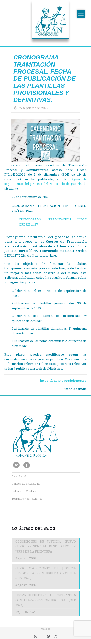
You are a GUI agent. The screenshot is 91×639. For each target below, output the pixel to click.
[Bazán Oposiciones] (46, 22)
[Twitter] (48, 636)
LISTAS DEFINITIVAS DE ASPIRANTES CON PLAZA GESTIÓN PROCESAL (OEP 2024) (45, 600)
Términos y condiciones (27, 498)
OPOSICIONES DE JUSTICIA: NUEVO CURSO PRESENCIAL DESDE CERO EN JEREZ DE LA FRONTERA (45, 546)
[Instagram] (55, 636)
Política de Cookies (24, 491)
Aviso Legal (19, 476)
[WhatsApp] (35, 636)
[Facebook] (42, 636)
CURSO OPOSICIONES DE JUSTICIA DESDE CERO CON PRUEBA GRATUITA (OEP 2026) (45, 573)
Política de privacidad (26, 483)
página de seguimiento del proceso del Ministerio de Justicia (45, 181)
